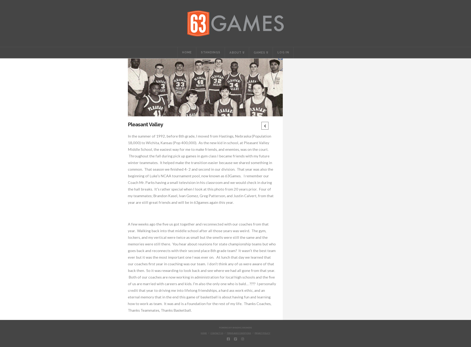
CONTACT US (216, 333)
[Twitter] (235, 339)
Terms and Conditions (239, 333)
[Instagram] (242, 339)
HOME (204, 333)
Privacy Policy (262, 333)
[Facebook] (228, 339)
